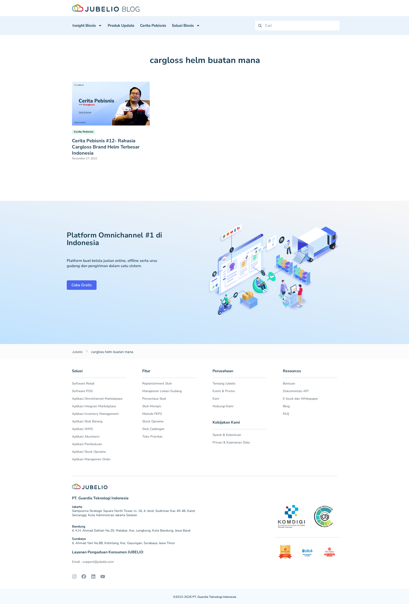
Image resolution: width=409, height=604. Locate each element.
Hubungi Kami (223, 406)
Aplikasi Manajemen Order (91, 459)
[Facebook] (83, 576)
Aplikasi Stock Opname (89, 451)
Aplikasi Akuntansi (85, 436)
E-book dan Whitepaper (300, 398)
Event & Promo (224, 391)
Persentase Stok (154, 398)
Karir (216, 398)
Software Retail (83, 383)
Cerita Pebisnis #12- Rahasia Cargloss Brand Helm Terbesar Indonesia (106, 147)
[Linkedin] (93, 576)
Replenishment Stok (157, 383)
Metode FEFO (152, 414)
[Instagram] (74, 576)
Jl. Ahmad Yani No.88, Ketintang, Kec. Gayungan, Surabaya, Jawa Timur (123, 543)
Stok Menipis (151, 406)
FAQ (286, 414)
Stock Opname (153, 421)
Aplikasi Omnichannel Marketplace (97, 398)
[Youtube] (102, 576)
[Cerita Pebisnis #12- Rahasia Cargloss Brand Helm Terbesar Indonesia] (111, 103)
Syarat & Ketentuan (227, 435)
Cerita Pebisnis (153, 25)
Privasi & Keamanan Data (231, 442)
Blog (286, 406)
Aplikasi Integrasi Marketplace (94, 406)
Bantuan (289, 383)
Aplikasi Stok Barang (87, 421)
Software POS (82, 391)
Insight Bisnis (84, 25)
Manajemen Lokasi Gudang (162, 391)
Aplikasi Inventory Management (95, 414)
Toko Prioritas (152, 436)
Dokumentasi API (296, 391)
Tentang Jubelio (224, 383)
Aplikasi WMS (82, 429)
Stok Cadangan (153, 429)
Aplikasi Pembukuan (87, 444)
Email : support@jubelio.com (93, 561)
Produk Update (121, 25)
